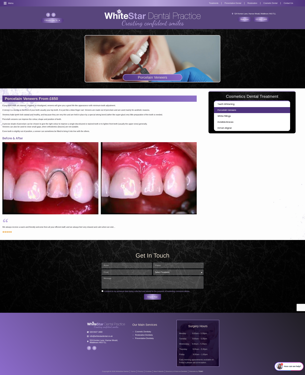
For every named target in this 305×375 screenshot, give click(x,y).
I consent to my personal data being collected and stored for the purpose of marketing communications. (147, 291)
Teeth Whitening (226, 104)
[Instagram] (53, 15)
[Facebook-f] (48, 15)
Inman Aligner (225, 128)
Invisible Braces (225, 122)
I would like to (50, 20)
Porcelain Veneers (227, 110)
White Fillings (224, 116)
